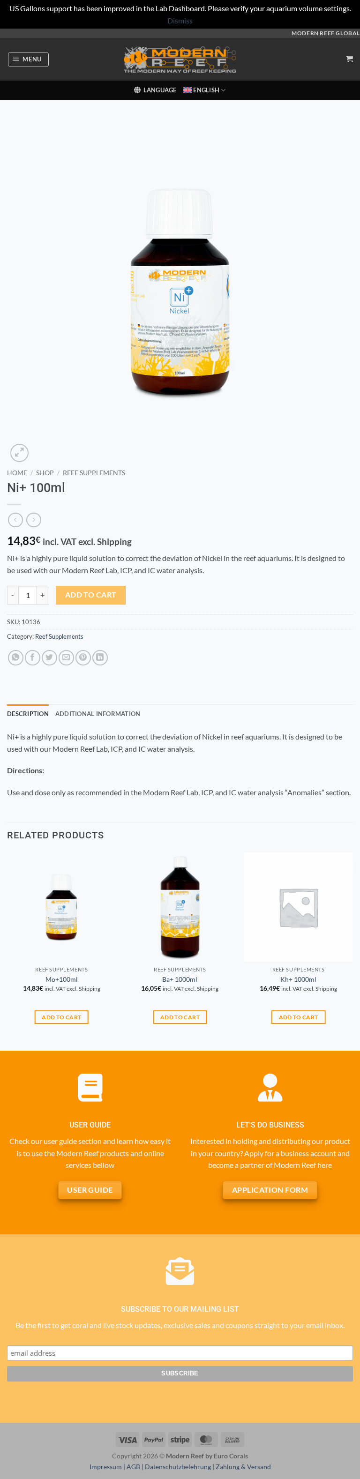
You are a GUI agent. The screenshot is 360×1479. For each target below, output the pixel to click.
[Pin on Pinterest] (83, 657)
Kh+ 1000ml (298, 979)
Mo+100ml (61, 979)
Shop (45, 473)
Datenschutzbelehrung (178, 1467)
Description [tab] (28, 713)
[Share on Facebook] (32, 657)
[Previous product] (33, 520)
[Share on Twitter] (49, 657)
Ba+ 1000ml (179, 979)
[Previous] (7, 951)
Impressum (106, 1467)
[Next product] (15, 520)
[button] (28, 59)
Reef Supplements (94, 473)
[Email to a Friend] (66, 657)
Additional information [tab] (98, 713)
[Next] (352, 951)
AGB (133, 1467)
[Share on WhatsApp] (15, 657)
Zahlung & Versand (243, 1467)
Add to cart (91, 594)
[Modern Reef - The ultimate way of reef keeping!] (180, 59)
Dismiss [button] (180, 20)
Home (17, 473)
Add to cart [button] (61, 1017)
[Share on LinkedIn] (100, 657)
